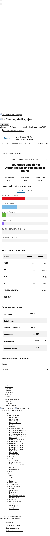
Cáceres (25, 369)
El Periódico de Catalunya (17, 430)
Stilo (10, 479)
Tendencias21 (13, 484)
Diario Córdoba (14, 417)
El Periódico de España (16, 432)
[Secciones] (1, 0)
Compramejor (13, 490)
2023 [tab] (29, 190)
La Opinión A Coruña (16, 443)
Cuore (11, 475)
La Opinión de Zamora (16, 449)
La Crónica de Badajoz (16, 440)
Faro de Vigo (13, 438)
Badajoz (28, 144)
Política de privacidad (13, 525)
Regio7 (11, 456)
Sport (11, 458)
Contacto (8, 401)
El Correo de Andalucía (16, 464)
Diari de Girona (14, 415)
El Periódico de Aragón (16, 428)
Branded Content (10, 405)
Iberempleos (13, 492)
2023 (7, 138)
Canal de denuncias (12, 528)
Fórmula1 (12, 488)
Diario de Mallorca (15, 423)
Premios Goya (13, 499)
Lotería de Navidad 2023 (17, 496)
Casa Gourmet (14, 509)
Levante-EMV (13, 453)
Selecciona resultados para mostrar (25, 159)
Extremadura (17, 144)
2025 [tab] (20, 190)
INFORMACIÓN (14, 421)
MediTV (11, 471)
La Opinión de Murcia (16, 445)
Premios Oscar (14, 497)
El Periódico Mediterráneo (17, 436)
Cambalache (13, 505)
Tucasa (11, 503)
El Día (11, 425)
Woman (11, 477)
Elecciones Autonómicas (11, 127)
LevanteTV (12, 468)
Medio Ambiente (14, 486)
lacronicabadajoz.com (12, 399)
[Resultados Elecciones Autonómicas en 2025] (25, 138)
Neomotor (12, 494)
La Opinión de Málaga (16, 447)
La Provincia (13, 451)
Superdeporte (13, 460)
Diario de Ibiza (14, 419)
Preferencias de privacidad (14, 531)
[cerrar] (1, 4)
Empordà (12, 426)
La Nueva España (15, 441)
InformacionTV (14, 469)
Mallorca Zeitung (14, 454)
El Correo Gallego (15, 462)
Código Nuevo (14, 507)
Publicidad (8, 403)
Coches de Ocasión (15, 501)
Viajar (11, 481)
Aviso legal (9, 522)
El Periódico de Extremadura (18, 434)
